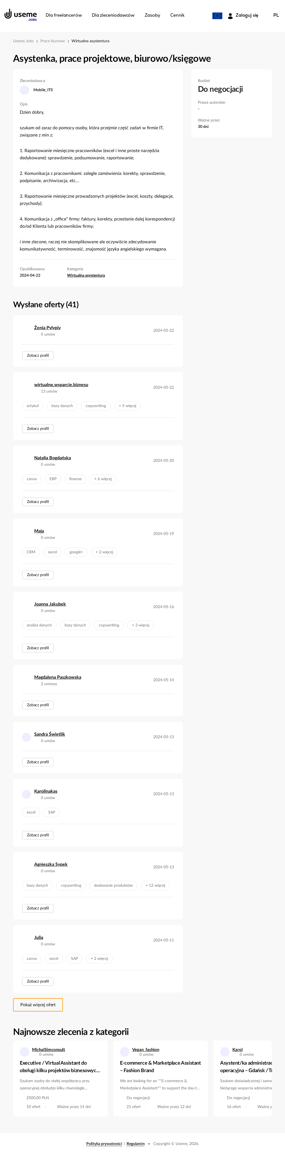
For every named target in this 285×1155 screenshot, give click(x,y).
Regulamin (136, 1144)
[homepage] (20, 15)
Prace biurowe (52, 41)
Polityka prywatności (104, 1144)
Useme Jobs (23, 41)
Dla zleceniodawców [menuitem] (113, 15)
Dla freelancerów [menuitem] (64, 15)
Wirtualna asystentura (90, 41)
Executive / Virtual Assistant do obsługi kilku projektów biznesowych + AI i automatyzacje (59, 1068)
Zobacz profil (38, 356)
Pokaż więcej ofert (38, 1005)
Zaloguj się (247, 15)
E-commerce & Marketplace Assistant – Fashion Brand (160, 1067)
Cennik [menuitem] (177, 15)
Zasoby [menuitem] (152, 15)
